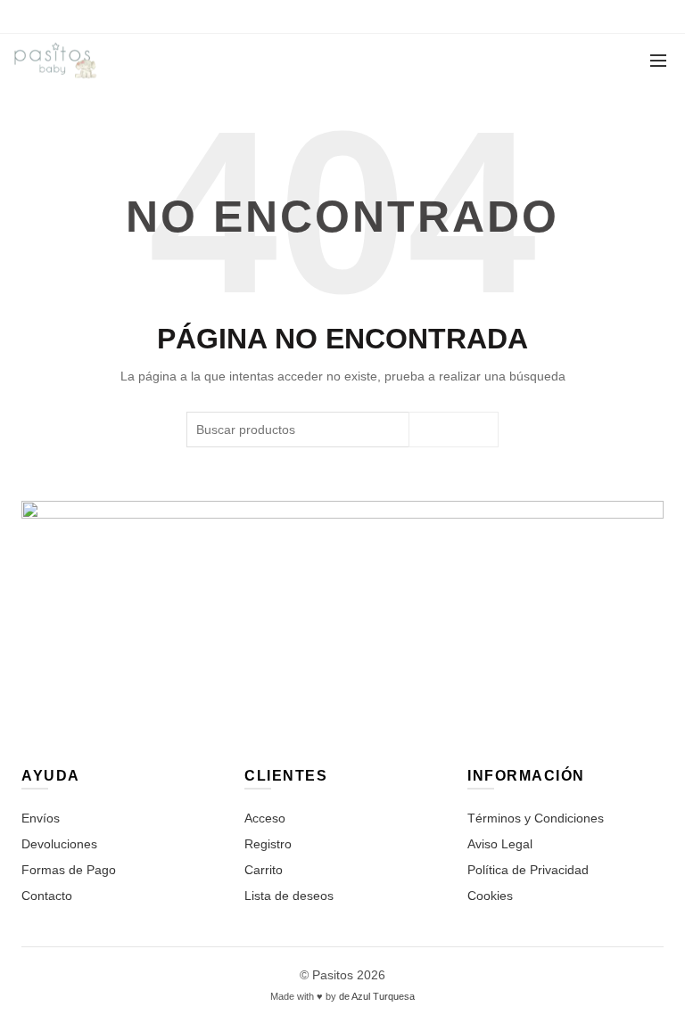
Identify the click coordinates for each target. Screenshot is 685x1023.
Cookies (490, 895)
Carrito (263, 870)
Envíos (40, 818)
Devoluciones (59, 844)
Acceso (264, 818)
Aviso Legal (499, 844)
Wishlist (587, 52)
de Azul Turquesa (377, 996)
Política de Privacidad (528, 870)
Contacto (46, 895)
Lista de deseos (289, 895)
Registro (268, 844)
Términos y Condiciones (535, 818)
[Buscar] (536, 60)
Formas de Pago (68, 870)
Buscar (453, 429)
